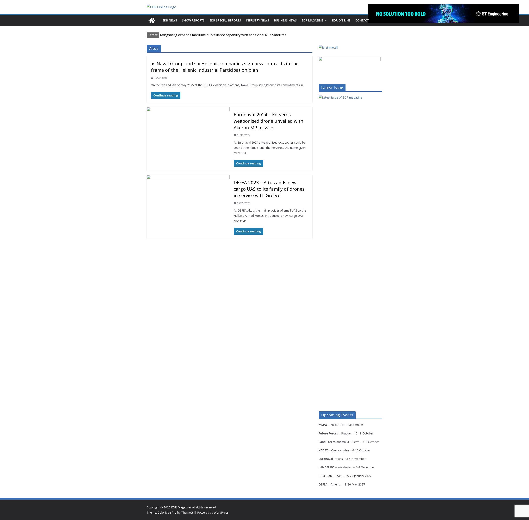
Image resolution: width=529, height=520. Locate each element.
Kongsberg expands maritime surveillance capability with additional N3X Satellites (223, 35)
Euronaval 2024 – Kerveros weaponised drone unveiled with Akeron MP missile (268, 120)
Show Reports (193, 20)
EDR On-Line (341, 20)
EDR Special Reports (225, 20)
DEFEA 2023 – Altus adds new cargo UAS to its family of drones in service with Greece (269, 188)
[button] (325, 20)
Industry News (257, 20)
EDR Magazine (312, 20)
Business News (285, 20)
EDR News (169, 20)
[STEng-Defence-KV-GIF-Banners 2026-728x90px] (443, 13)
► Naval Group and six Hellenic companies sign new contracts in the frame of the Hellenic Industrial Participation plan (225, 66)
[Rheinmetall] (328, 47)
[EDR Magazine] (151, 20)
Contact (362, 20)
